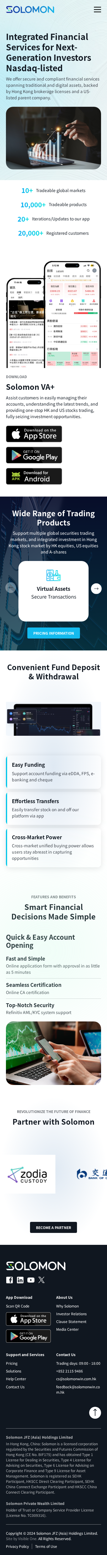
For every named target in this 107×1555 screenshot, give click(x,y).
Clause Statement (71, 1321)
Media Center (67, 1329)
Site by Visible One (21, 1538)
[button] (96, 588)
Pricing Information (53, 633)
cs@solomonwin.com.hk (76, 1378)
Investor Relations (71, 1313)
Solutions (13, 1370)
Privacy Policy (17, 1546)
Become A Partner (53, 1227)
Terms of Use (46, 1546)
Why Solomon (67, 1305)
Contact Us (15, 1386)
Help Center (16, 1378)
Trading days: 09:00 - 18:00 (78, 1363)
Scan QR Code (17, 1305)
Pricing (12, 1363)
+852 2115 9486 (69, 1370)
